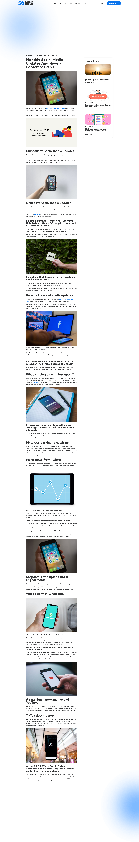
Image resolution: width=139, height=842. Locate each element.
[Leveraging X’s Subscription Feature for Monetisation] (98, 95)
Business (46, 55)
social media (53, 55)
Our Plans (53, 3)
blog (41, 55)
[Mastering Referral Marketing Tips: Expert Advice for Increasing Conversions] (98, 69)
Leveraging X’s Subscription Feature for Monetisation (98, 106)
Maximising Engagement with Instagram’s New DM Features (95, 130)
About (84, 3)
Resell (70, 3)
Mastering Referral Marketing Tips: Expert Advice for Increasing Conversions (97, 81)
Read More (88, 86)
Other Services (62, 3)
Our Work (77, 3)
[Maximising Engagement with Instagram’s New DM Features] (98, 119)
